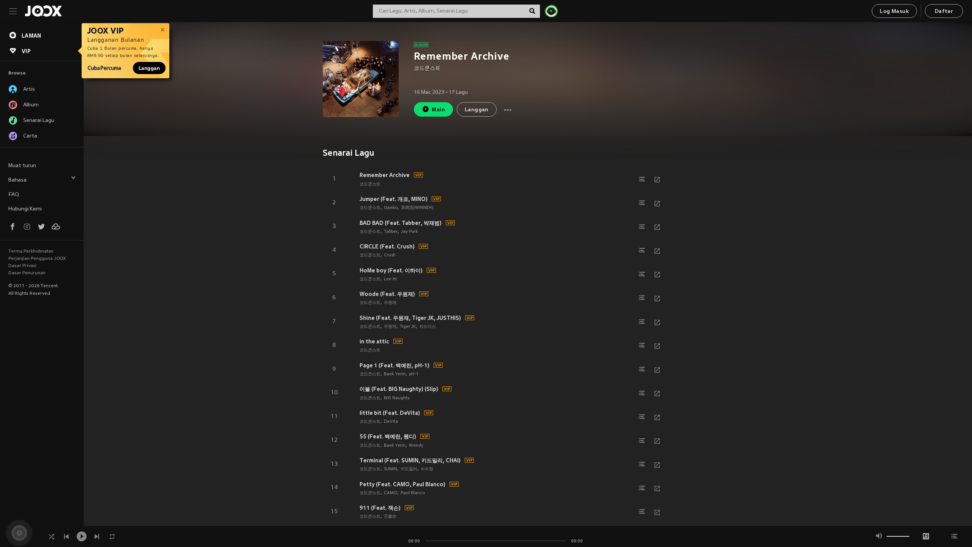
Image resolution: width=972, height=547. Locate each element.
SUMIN (390, 469)
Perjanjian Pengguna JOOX (37, 258)
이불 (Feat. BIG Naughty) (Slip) (399, 389)
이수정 (427, 469)
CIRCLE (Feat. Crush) (387, 246)
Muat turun (22, 166)
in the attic (374, 341)
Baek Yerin (395, 374)
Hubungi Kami (25, 209)
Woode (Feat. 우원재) (387, 294)
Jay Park (409, 231)
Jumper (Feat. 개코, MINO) (394, 199)
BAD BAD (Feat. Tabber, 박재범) (401, 223)
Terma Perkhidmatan (31, 251)
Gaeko (391, 208)
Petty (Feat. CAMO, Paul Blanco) (402, 484)
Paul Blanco (413, 493)
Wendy (416, 445)
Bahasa (17, 180)
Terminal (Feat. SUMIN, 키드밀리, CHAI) (410, 460)
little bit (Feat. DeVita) (390, 413)
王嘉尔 (390, 516)
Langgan (149, 68)
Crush (390, 255)
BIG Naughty (397, 398)
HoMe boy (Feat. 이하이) (391, 270)
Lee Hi (390, 279)
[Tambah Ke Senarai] (642, 179)
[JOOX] (43, 11)
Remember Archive (385, 175)
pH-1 (413, 374)
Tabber (391, 231)
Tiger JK (408, 326)
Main (438, 110)
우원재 (390, 302)
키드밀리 (409, 469)
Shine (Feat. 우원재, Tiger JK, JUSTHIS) (410, 318)
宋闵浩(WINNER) (417, 208)
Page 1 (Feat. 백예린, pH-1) (394, 365)
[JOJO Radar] (551, 11)
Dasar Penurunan (27, 273)
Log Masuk (894, 11)
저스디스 (427, 326)
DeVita (391, 421)
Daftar (944, 11)
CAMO (390, 493)
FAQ (13, 195)
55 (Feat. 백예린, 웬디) (388, 436)
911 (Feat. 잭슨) (380, 508)
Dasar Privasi (22, 266)
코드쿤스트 (427, 68)
